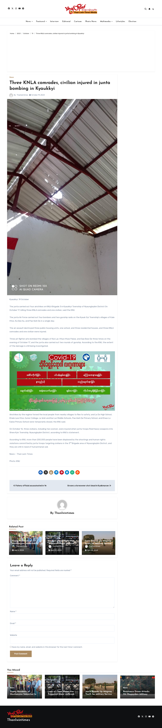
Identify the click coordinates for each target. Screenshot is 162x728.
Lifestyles (120, 21)
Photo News (91, 21)
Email (13, 623)
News (29, 21)
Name (13, 611)
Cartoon (78, 21)
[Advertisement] (81, 52)
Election (132, 21)
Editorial (66, 21)
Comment (15, 575)
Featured (40, 21)
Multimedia (105, 21)
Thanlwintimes (22, 95)
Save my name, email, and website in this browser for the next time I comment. (47, 647)
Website (13, 635)
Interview (54, 21)
